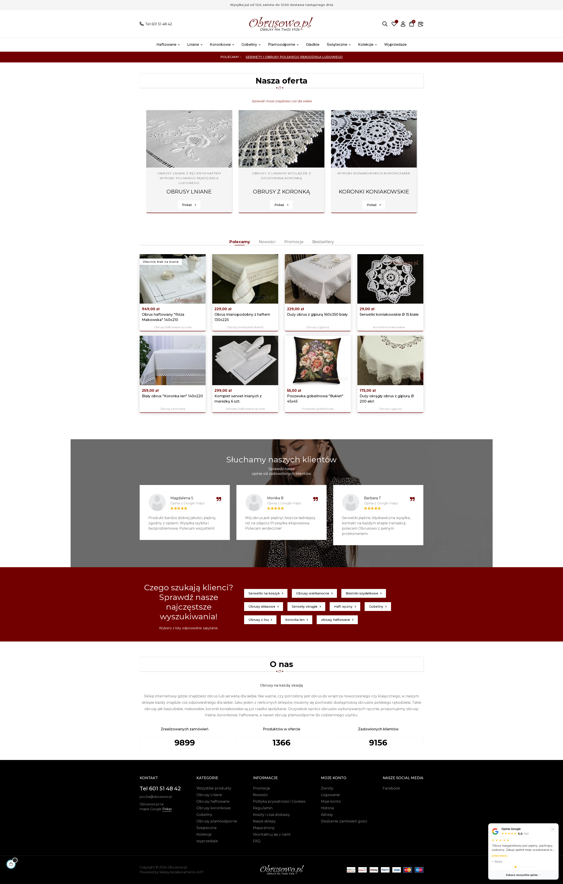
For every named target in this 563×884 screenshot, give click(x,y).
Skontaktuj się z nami (271, 834)
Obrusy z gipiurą (317, 327)
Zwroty (327, 788)
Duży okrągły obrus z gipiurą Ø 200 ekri (387, 398)
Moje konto (331, 801)
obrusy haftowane (335, 620)
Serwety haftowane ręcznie (245, 408)
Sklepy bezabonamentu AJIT (181, 872)
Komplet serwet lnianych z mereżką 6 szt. (238, 398)
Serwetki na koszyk (264, 593)
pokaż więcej (499, 855)
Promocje (261, 788)
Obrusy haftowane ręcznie (173, 327)
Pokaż (187, 205)
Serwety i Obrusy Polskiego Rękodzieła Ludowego (294, 57)
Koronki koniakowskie (389, 327)
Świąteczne (206, 828)
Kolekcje (204, 834)
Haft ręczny (343, 607)
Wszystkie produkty (213, 788)
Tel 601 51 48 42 (158, 24)
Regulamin (262, 808)
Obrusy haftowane (213, 801)
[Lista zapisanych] (394, 24)
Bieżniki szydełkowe (362, 593)
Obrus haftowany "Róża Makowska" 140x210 (163, 317)
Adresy (327, 815)
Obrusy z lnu (259, 620)
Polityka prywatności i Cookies (279, 801)
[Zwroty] (420, 24)
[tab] (239, 241)
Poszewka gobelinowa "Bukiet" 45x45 (315, 398)
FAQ (256, 841)
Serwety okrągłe (305, 607)
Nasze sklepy (264, 821)
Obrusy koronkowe (213, 808)
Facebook (391, 788)
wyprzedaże (207, 841)
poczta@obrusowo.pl (156, 797)
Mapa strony (264, 828)
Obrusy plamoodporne (216, 821)
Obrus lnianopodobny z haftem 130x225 (242, 317)
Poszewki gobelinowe (318, 408)
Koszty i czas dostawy (271, 815)
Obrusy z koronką (172, 408)
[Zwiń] (553, 829)
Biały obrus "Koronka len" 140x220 (172, 396)
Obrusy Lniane (209, 795)
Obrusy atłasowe (262, 607)
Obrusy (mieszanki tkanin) (245, 327)
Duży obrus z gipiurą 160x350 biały (317, 314)
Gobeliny (376, 607)
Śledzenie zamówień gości (344, 821)
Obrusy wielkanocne (312, 593)
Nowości (260, 795)
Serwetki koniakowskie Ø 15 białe (389, 314)
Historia (327, 808)
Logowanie (330, 795)
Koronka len (295, 620)
